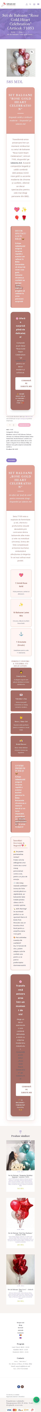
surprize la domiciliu (20, 1242)
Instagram (23, 418)
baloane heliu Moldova (26, 1180)
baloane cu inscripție (14, 1180)
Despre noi (20, 1322)
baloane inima (28, 1293)
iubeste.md (28, 416)
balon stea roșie (24, 1238)
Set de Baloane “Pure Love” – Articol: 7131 (20, 1290)
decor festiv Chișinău (23, 1239)
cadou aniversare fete (26, 1181)
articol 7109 (11, 1179)
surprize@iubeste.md (23, 1366)
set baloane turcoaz (16, 1184)
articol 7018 (12, 1236)
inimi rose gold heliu (13, 1295)
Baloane (16, 432)
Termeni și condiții (12, 1394)
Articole (20, 1330)
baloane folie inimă (19, 1293)
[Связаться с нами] (36, 1400)
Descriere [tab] (11, 460)
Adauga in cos (24, 425)
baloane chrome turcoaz (26, 1179)
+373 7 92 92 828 (22, 1368)
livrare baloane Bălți (23, 442)
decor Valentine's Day (27, 1294)
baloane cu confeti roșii (26, 1236)
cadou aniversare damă (17, 440)
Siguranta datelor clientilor (15, 1396)
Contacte (20, 1333)
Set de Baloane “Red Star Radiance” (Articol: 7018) (20, 1234)
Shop (20, 32)
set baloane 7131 (16, 1297)
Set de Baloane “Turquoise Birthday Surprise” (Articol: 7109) (20, 1176)
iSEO (19, 1403)
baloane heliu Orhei (14, 1238)
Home (13, 32)
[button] (32, 52)
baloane (23, 434)
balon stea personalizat (14, 1181)
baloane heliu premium (22, 436)
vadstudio (20, 1401)
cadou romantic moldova (14, 1294)
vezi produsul (20, 1158)
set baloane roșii (28, 1240)
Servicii (20, 1327)
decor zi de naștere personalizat (16, 1183)
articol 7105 (16, 434)
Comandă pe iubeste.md (26, 383)
